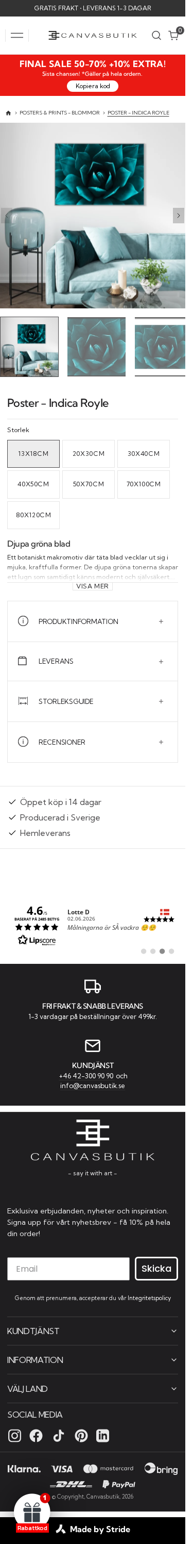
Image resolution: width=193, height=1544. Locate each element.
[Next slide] (178, 215)
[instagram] (14, 1435)
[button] (17, 35)
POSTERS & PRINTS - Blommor (60, 112)
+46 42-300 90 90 (87, 1074)
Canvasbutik (102, 1496)
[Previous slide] (6, 215)
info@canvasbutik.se (92, 1084)
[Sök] (156, 35)
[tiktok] (58, 1435)
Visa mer (92, 583)
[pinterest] (81, 1435)
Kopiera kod (93, 86)
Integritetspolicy (149, 1297)
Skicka (156, 1267)
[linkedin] (102, 1435)
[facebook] (36, 1435)
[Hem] (8, 113)
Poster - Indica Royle (138, 112)
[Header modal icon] (17, 35)
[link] (92, 922)
